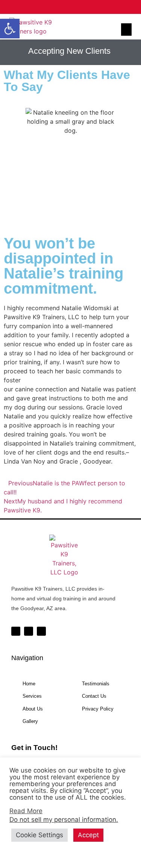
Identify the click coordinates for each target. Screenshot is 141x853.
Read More (25, 811)
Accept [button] (88, 835)
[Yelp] (88, 7)
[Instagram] (70, 7)
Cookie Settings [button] (39, 835)
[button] (10, 28)
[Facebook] (53, 7)
